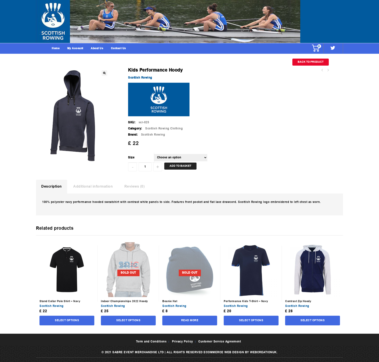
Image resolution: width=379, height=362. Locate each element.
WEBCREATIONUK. (263, 352)
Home (56, 48)
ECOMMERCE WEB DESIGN (224, 352)
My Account (75, 48)
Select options (67, 320)
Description (51, 186)
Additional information (93, 186)
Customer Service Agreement (219, 341)
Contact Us (118, 48)
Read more (189, 320)
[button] (104, 73)
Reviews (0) (134, 186)
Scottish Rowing (140, 77)
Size (131, 157)
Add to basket (180, 166)
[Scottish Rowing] (189, 21)
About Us (97, 48)
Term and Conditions (151, 341)
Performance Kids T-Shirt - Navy (327, 70)
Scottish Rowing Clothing (164, 128)
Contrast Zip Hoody (322, 70)
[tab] (51, 187)
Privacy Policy (182, 341)
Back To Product (311, 62)
